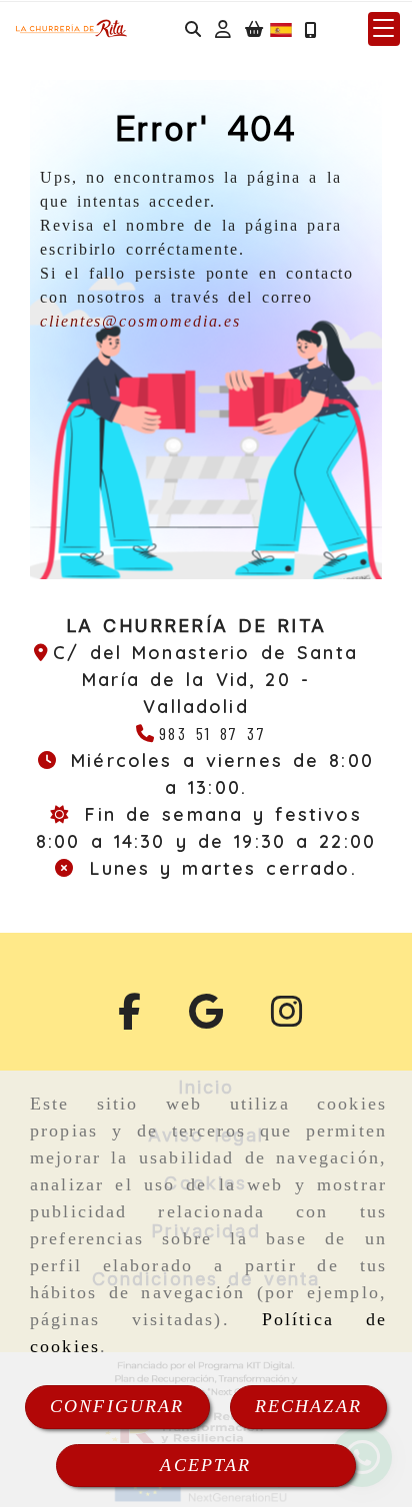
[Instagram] (287, 1019)
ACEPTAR (205, 1465)
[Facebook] (129, 1019)
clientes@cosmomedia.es (140, 321)
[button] (223, 29)
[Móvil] (310, 29)
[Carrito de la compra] (254, 29)
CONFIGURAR (117, 1406)
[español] (281, 27)
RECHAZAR (308, 1406)
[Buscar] (193, 29)
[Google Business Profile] (206, 1019)
